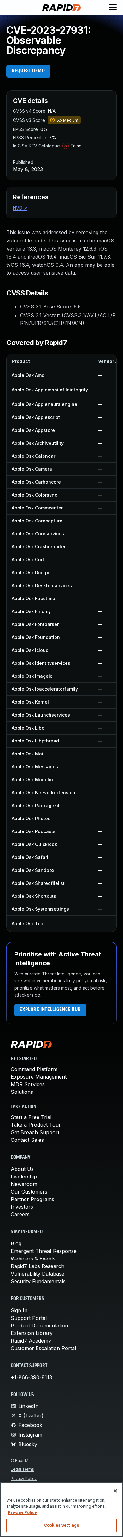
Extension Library (32, 1333)
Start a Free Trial (31, 1117)
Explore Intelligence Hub (50, 1009)
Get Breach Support (35, 1132)
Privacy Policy (24, 1478)
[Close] (115, 1491)
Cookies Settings (61, 1525)
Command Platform (34, 1069)
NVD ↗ (20, 208)
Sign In (19, 1310)
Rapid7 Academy (31, 1340)
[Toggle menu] (113, 7)
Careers (20, 1214)
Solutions (22, 1092)
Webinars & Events (33, 1258)
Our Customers (29, 1191)
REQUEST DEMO (28, 71)
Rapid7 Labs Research (37, 1266)
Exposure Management (39, 1077)
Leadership (24, 1176)
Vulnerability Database (37, 1274)
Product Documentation (39, 1325)
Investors (22, 1207)
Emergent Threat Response (44, 1251)
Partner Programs (32, 1199)
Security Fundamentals (38, 1281)
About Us (22, 1169)
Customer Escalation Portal (43, 1348)
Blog (16, 1243)
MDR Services (28, 1084)
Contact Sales (27, 1140)
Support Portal (29, 1318)
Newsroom (24, 1184)
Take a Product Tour (36, 1125)
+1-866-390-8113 (31, 1377)
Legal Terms (22, 1469)
